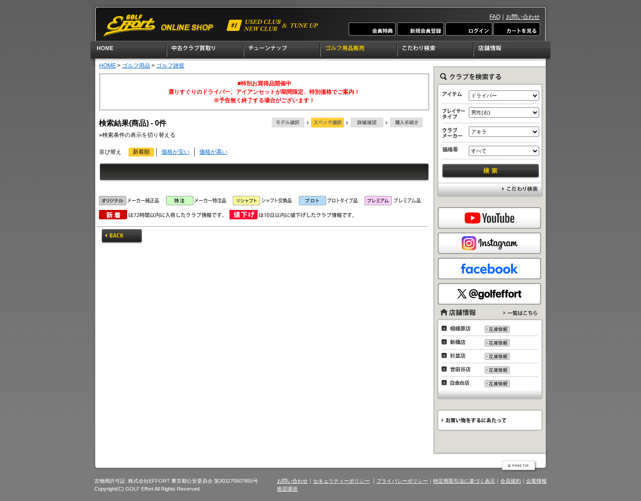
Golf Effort (211, 26)
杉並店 (459, 356)
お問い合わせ (523, 17)
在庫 (497, 329)
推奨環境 (287, 489)
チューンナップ (282, 51)
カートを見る (516, 29)
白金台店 (459, 383)
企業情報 (536, 481)
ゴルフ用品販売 (358, 51)
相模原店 (459, 328)
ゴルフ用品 (136, 65)
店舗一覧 (520, 312)
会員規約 (510, 481)
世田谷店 (459, 369)
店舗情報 (512, 51)
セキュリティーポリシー (341, 481)
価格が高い (213, 152)
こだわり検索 (435, 51)
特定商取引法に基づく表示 (464, 481)
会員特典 (373, 29)
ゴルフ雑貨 (170, 65)
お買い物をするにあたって (489, 420)
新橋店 (459, 342)
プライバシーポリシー (402, 481)
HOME (128, 51)
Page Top (519, 466)
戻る (121, 236)
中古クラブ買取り (205, 51)
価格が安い (175, 152)
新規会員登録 (420, 29)
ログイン (468, 29)
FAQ (494, 17)
